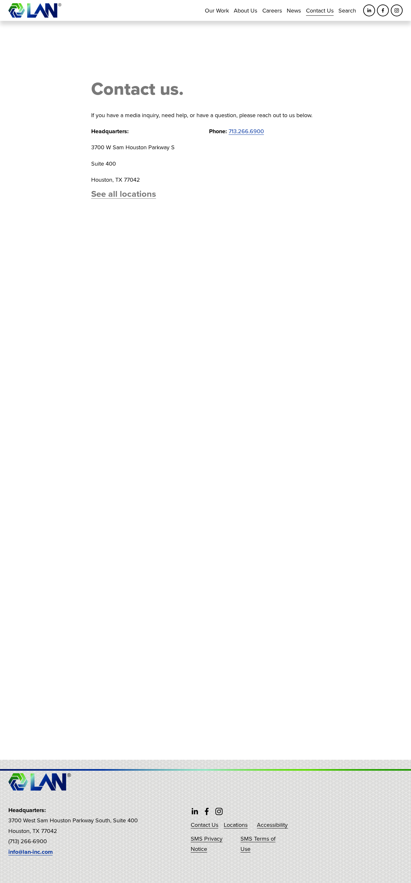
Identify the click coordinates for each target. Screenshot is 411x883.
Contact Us (320, 10)
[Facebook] (383, 10)
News (294, 10)
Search (347, 10)
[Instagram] (397, 10)
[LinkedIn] (369, 10)
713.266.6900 (246, 131)
